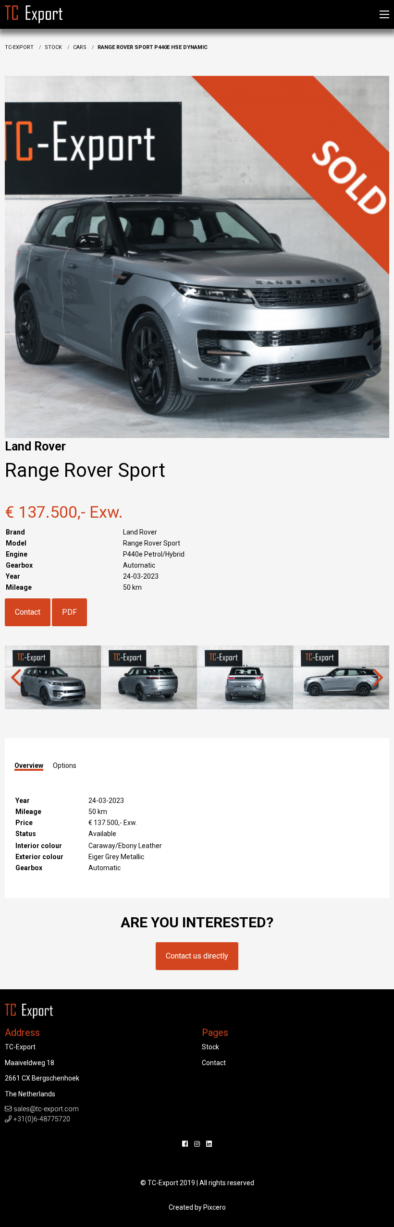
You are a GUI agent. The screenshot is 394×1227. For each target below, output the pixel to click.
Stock (53, 47)
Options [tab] (64, 765)
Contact (27, 612)
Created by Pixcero (197, 1207)
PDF (69, 612)
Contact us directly (197, 955)
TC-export (19, 47)
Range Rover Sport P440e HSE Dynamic (153, 47)
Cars (79, 47)
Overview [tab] (28, 765)
